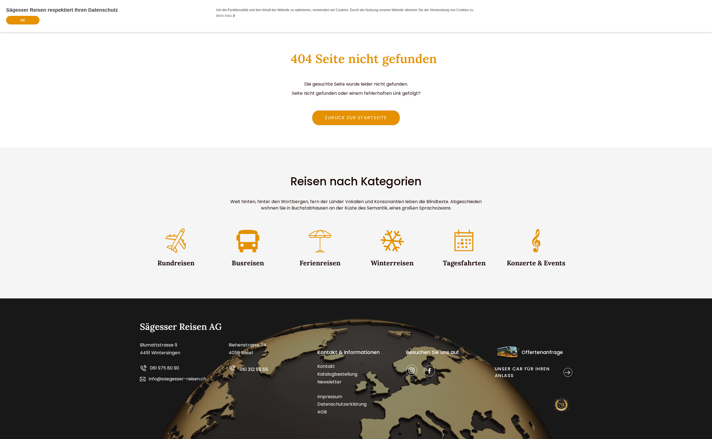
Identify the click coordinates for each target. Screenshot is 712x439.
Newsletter (329, 382)
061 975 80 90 (164, 368)
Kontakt (326, 366)
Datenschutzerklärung (342, 404)
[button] (356, 117)
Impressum (329, 396)
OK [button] (22, 20)
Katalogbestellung (337, 374)
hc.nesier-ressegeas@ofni (177, 379)
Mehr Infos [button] (224, 16)
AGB (322, 412)
